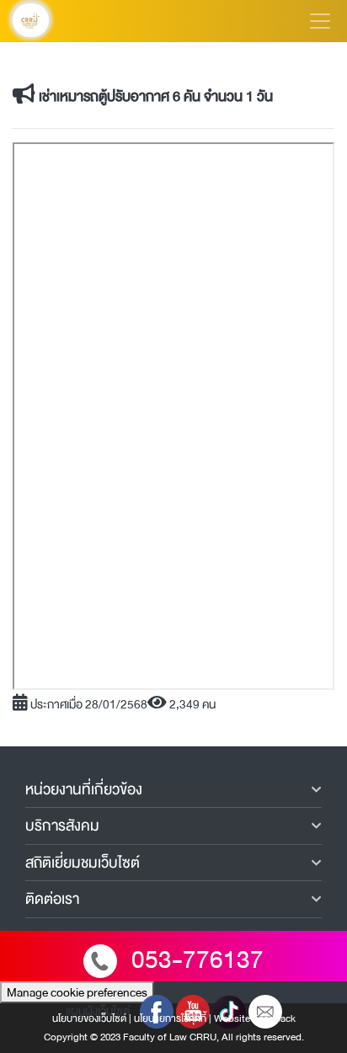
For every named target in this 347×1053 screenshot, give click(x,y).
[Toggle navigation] (320, 21)
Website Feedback (255, 1018)
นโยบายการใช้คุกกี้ (170, 1018)
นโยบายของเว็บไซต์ (89, 1018)
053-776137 (197, 960)
